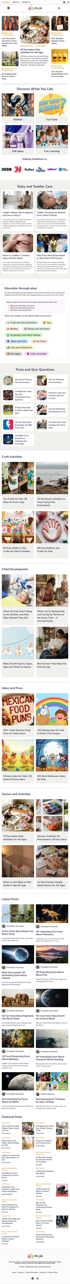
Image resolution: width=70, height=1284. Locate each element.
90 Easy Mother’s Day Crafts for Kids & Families (16, 549)
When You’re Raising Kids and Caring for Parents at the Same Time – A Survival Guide (51, 616)
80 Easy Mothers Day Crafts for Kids (48, 549)
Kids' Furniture (6, 1123)
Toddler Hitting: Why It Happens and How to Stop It (18, 214)
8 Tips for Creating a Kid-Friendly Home (44, 1142)
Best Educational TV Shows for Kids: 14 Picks (50, 1100)
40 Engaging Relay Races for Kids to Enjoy (9, 76)
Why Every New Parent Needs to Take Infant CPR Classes (51, 257)
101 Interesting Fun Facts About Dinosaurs (49, 933)
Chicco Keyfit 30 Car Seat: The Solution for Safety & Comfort (10, 1207)
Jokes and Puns (12, 688)
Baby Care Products (8, 1168)
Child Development (15, 569)
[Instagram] (68, 2)
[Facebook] (64, 2)
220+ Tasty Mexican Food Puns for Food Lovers (16, 732)
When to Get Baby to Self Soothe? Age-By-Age (17, 884)
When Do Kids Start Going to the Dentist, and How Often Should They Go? (17, 614)
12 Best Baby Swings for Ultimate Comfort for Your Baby (44, 1159)
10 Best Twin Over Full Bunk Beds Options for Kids (10, 1157)
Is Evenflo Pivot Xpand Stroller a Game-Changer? (10, 1238)
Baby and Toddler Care (35, 186)
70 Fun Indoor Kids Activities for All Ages (31, 51)
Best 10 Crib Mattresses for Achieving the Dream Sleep (44, 1206)
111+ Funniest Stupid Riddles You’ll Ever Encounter (59, 73)
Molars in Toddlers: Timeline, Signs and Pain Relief (16, 257)
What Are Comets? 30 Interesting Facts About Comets (14, 975)
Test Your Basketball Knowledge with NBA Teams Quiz (23, 425)
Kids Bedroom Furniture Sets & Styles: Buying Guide (45, 1128)
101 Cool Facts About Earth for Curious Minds (50, 1017)
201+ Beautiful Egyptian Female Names (57, 40)
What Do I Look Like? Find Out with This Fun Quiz (57, 396)
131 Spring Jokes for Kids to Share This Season (50, 732)
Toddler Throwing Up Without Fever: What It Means (51, 214)
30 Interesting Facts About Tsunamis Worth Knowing (50, 1058)
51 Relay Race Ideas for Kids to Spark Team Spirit (24, 410)
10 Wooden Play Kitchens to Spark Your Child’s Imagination (10, 1189)
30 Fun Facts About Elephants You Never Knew (18, 1017)
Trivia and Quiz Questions (35, 369)
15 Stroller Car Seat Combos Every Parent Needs (10, 1175)
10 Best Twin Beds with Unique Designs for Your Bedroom (11, 1221)
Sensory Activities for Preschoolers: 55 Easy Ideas (52, 838)
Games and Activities (16, 794)
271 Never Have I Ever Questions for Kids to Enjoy (57, 425)
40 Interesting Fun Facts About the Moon (15, 1100)
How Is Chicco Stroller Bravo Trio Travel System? (44, 1223)
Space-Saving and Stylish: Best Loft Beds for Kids (10, 1143)
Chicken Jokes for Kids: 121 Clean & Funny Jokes (17, 778)
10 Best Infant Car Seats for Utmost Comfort (43, 1191)
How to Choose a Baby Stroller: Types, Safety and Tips (10, 1128)
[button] (59, 8)
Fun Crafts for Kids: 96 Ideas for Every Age (15, 500)
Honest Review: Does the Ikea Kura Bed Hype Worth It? (45, 1237)
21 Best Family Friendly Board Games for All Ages (51, 884)
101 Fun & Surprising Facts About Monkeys (16, 1057)
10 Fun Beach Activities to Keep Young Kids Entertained (51, 502)
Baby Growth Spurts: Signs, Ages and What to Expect (18, 665)
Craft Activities (12, 457)
